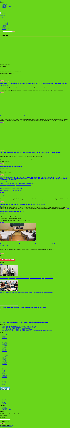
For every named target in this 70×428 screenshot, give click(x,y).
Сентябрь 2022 (5, 378)
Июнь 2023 (4, 369)
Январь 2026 (4, 340)
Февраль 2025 (4, 351)
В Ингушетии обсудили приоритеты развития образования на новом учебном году (23, 307)
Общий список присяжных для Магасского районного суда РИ (11, 188)
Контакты (4, 7)
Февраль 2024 (4, 362)
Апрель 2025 (4, 349)
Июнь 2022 (4, 380)
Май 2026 (4, 337)
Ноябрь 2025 (4, 342)
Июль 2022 (4, 379)
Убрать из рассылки (5, 421)
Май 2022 (4, 381)
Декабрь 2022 (4, 375)
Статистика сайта (8, 426)
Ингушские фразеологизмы (6, 60)
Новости (3, 19)
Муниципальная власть (9, 21)
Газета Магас (2, 15)
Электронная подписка (6, 6)
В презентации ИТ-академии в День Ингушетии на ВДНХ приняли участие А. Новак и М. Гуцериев (22, 204)
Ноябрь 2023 (4, 365)
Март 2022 (4, 383)
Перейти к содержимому (4, 0)
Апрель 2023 (4, 371)
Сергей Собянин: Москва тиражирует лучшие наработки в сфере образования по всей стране (26, 292)
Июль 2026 (4, 335)
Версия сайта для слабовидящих (8, 259)
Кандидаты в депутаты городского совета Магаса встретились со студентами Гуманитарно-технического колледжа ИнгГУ (27, 243)
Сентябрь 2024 (5, 355)
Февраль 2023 (4, 373)
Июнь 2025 (4, 347)
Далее (3, 258)
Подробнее (2, 80)
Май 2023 (4, 370)
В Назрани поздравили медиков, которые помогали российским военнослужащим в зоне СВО (26, 278)
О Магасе (4, 29)
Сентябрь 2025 (5, 344)
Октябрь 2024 (4, 354)
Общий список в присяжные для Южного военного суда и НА (11, 190)
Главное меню (2, 32)
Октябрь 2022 (4, 377)
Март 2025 (4, 350)
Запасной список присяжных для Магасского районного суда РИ (11, 186)
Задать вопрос (4, 4)
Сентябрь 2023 (5, 366)
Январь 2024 (4, 363)
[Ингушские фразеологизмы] (35, 48)
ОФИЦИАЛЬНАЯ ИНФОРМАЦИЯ (8, 195)
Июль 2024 (4, 357)
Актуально (6, 24)
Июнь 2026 (4, 336)
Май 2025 (4, 348)
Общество (6, 22)
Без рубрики (2, 58)
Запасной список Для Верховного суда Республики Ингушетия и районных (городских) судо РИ (18, 183)
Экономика (4, 403)
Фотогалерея (4, 5)
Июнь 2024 (4, 358)
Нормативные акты (5, 28)
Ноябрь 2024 (4, 353)
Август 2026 (4, 334)
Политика (6, 23)
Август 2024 (4, 356)
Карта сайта (2, 426)
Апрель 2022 (4, 382)
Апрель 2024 (4, 360)
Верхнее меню (2, 1)
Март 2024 (4, 361)
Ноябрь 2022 (4, 376)
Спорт (3, 402)
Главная (3, 18)
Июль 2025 (4, 346)
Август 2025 (4, 345)
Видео (3, 27)
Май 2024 (4, 359)
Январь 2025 (4, 352)
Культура (6, 20)
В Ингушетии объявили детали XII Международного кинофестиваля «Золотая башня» (24, 322)
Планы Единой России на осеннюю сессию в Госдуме (12, 211)
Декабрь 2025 (4, 341)
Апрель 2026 (4, 338)
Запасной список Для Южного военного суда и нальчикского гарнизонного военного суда (16, 185)
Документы (4, 25)
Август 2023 (4, 367)
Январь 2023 (4, 374)
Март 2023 (4, 372)
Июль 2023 (4, 368)
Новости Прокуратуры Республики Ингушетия (11, 166)
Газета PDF (4, 26)
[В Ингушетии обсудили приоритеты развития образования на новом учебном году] (9, 305)
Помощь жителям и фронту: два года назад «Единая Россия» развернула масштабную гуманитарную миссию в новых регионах (29, 115)
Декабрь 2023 (4, 364)
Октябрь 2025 (4, 343)
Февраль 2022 (4, 384)
